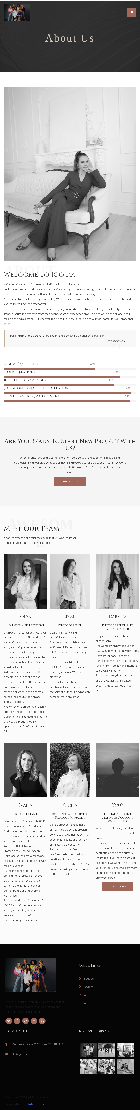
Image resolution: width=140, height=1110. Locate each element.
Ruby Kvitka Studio (32, 1104)
